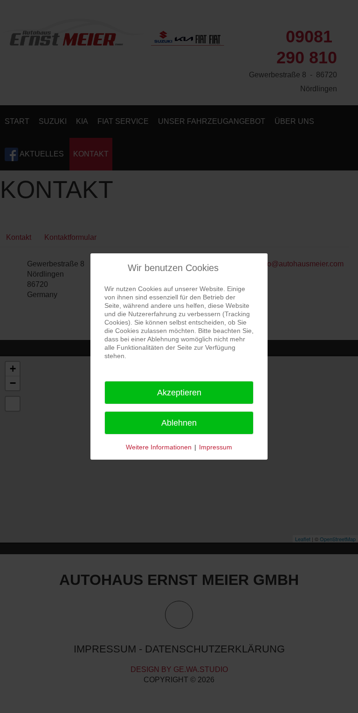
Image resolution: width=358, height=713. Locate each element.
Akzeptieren (179, 392)
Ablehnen (179, 423)
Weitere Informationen (159, 447)
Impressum (215, 447)
